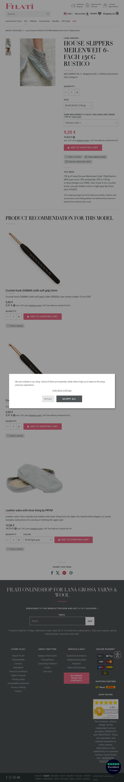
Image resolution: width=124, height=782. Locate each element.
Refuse (48, 399)
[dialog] (62, 391)
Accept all (69, 399)
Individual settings (62, 390)
